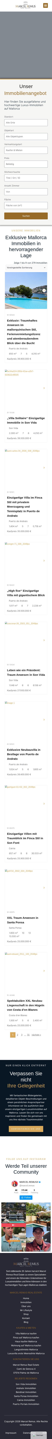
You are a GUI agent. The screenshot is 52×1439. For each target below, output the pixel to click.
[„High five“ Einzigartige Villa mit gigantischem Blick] (26, 560)
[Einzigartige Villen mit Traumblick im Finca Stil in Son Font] (26, 803)
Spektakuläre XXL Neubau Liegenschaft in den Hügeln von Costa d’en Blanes (25, 1005)
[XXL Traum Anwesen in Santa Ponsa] (26, 887)
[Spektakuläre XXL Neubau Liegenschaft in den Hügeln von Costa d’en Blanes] (26, 970)
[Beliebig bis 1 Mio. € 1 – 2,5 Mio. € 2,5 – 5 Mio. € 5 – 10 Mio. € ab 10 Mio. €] (26, 164)
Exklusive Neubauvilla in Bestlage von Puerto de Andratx (23, 754)
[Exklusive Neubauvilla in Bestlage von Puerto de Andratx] (26, 719)
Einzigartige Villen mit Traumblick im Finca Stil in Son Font (25, 838)
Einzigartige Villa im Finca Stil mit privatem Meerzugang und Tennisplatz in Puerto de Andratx (24, 506)
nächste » (36, 1035)
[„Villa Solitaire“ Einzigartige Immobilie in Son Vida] (26, 388)
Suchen (26, 216)
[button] (45, 5)
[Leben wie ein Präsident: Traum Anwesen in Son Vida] (26, 640)
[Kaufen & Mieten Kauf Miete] (26, 150)
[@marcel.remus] (14, 1184)
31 (28, 1035)
